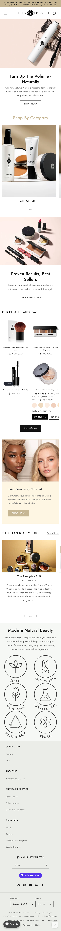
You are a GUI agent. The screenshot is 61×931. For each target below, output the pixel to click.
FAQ (8, 760)
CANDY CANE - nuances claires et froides (53, 405)
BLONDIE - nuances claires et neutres (47, 405)
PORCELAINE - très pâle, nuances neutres (34, 405)
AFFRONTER (27, 200)
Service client (12, 796)
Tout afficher (30, 428)
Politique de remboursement (23, 916)
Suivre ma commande (16, 809)
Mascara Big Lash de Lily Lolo (15, 390)
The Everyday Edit (29, 576)
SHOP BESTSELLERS (30, 297)
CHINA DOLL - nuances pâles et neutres (40, 405)
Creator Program (13, 846)
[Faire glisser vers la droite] (37, 210)
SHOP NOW (30, 103)
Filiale (8, 827)
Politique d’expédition (35, 920)
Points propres (12, 803)
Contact (9, 754)
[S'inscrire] (46, 865)
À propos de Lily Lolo (16, 778)
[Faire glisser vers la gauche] (24, 210)
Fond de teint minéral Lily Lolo (45, 390)
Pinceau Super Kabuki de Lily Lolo (15, 349)
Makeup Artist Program (16, 840)
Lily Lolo (19, 913)
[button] (6, 13)
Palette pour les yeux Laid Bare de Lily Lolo (45, 349)
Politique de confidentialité (47, 916)
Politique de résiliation (32, 925)
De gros (9, 834)
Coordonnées (52, 920)
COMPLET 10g (40, 417)
